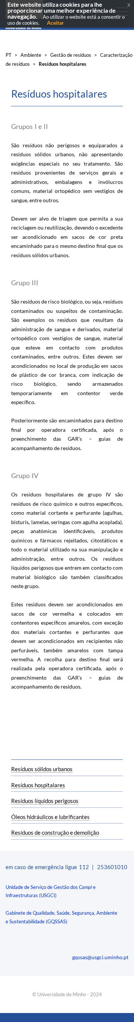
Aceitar (55, 22)
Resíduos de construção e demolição (55, 832)
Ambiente (30, 55)
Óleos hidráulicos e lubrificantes (50, 816)
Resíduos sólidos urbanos (42, 769)
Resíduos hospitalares (38, 785)
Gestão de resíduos (70, 55)
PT (9, 55)
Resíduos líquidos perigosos (45, 800)
